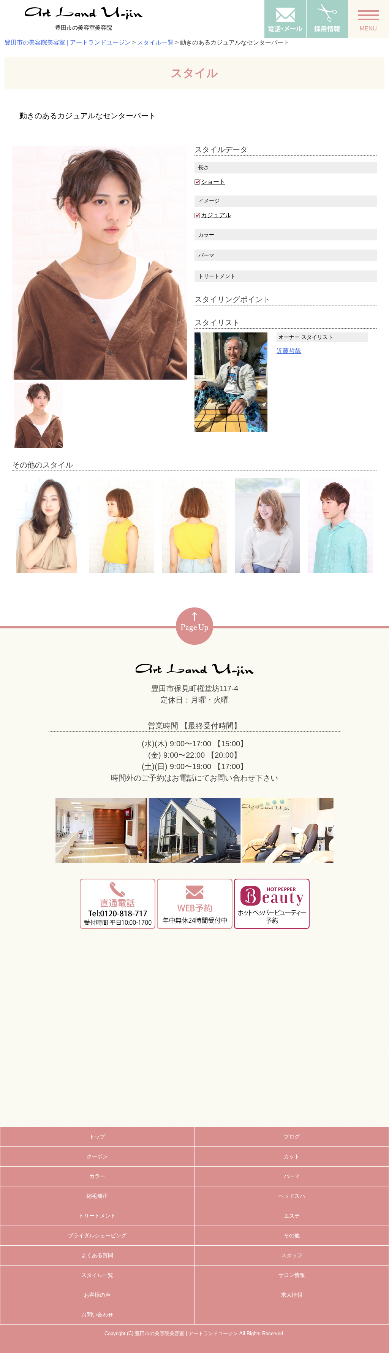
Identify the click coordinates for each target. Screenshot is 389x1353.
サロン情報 (291, 1275)
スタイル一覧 (97, 1275)
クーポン (97, 1156)
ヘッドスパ (291, 1196)
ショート (213, 181)
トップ (97, 1137)
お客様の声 (97, 1295)
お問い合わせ (97, 1315)
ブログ (292, 1137)
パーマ (292, 1176)
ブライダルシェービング (97, 1235)
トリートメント (97, 1216)
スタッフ (291, 1255)
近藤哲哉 (289, 351)
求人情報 (291, 1295)
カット (292, 1156)
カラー (97, 1176)
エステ (292, 1216)
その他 (292, 1235)
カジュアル (216, 215)
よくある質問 (97, 1255)
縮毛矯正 (97, 1196)
